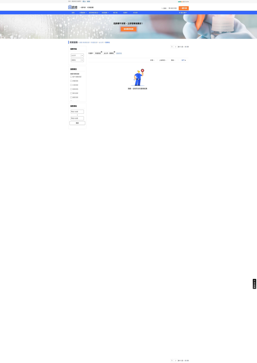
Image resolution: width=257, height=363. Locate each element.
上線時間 (162, 60)
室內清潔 (75, 93)
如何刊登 (174, 8)
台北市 (101, 42)
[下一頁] (175, 46)
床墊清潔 (75, 81)
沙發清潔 (75, 85)
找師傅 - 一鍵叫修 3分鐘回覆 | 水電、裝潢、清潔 (72, 7)
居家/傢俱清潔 (84, 42)
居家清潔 (75, 97)
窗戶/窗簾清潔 (76, 77)
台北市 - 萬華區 (109, 53)
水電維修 (82, 12)
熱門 (183, 60)
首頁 (73, 12)
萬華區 (107, 42)
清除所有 (119, 53)
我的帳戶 (184, 12)
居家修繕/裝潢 (93, 12)
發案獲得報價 (128, 29)
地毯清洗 (75, 89)
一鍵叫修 (184, 8)
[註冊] (88, 1)
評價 (151, 60)
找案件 (125, 12)
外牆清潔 (94, 42)
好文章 (135, 12)
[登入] (84, 1)
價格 (172, 60)
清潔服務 (104, 12)
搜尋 (165, 8)
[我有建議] (254, 284)
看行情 (115, 12)
